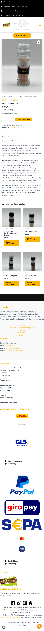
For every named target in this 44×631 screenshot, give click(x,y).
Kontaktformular (13, 348)
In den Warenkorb (23, 119)
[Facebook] (13, 603)
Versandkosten (10, 610)
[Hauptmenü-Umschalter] (40, 25)
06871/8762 (10, 345)
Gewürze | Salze (12, 96)
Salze (20, 96)
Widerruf (22, 335)
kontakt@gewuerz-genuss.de (15, 350)
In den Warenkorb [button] (10, 243)
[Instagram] (25, 603)
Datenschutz (22, 333)
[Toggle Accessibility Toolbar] (39, 626)
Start (3, 96)
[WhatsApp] (19, 603)
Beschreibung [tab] (7, 137)
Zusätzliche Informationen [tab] (11, 141)
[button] (22, 35)
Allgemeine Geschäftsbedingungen (22, 328)
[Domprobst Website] (30, 603)
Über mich (22, 325)
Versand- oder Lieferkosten (10, 617)
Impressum (22, 330)
